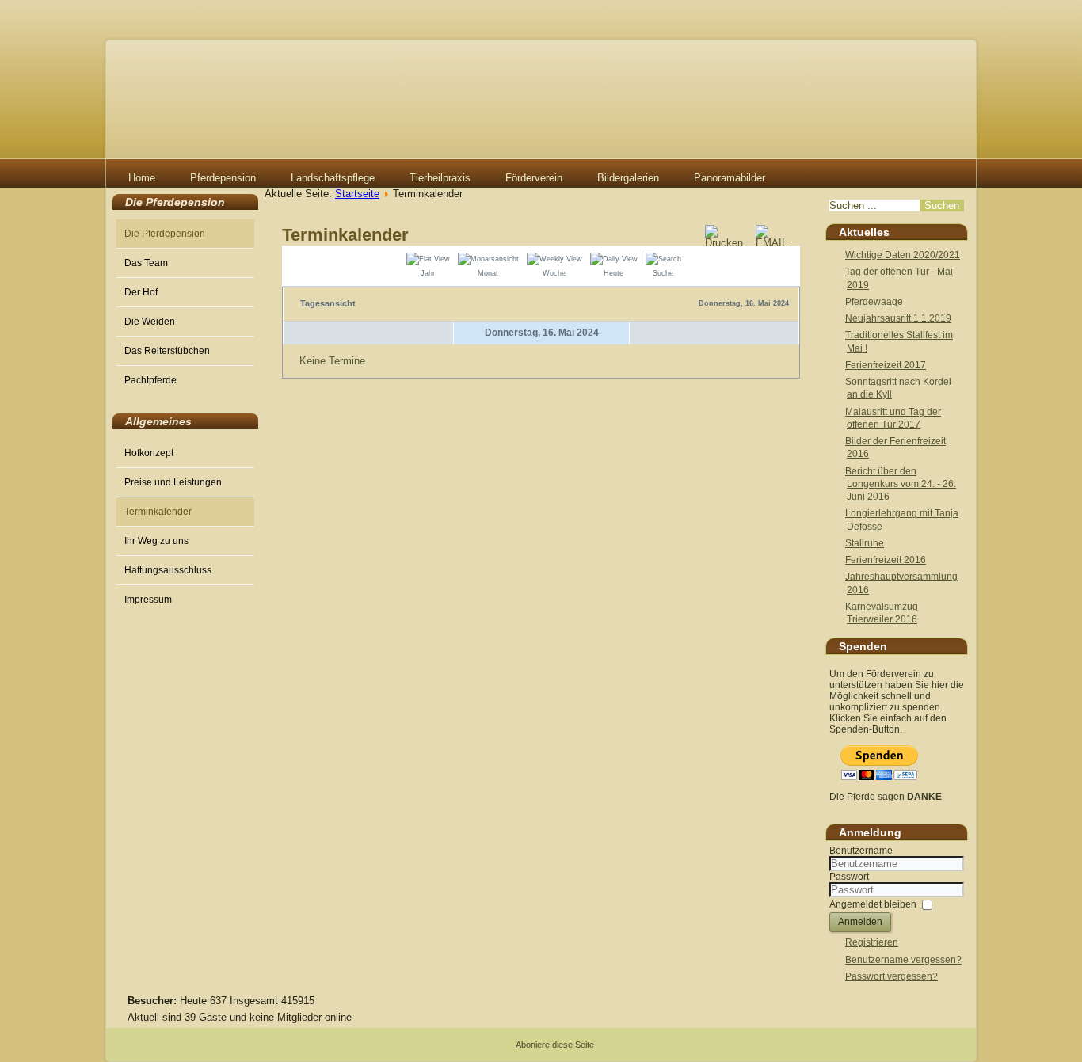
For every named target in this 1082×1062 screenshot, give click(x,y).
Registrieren (871, 942)
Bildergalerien (628, 178)
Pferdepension (223, 178)
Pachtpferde (150, 380)
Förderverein (533, 178)
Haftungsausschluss (167, 570)
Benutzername (861, 850)
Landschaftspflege (333, 178)
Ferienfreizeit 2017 (885, 365)
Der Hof (141, 292)
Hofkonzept (148, 453)
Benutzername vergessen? (903, 959)
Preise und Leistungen (173, 482)
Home (141, 178)
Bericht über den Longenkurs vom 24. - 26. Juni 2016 (900, 484)
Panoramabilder (729, 178)
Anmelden (860, 921)
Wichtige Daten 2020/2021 (902, 255)
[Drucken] (729, 243)
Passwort (849, 876)
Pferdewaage (874, 301)
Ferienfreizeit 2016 (885, 559)
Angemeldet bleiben (872, 904)
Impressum (148, 599)
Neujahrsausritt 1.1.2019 (898, 318)
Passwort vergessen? (891, 976)
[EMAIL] (777, 243)
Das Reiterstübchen (167, 350)
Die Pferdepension (164, 233)
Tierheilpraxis (440, 178)
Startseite (357, 194)
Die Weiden (149, 321)
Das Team (146, 262)
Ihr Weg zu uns (156, 540)
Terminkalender (158, 511)
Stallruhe (864, 543)
